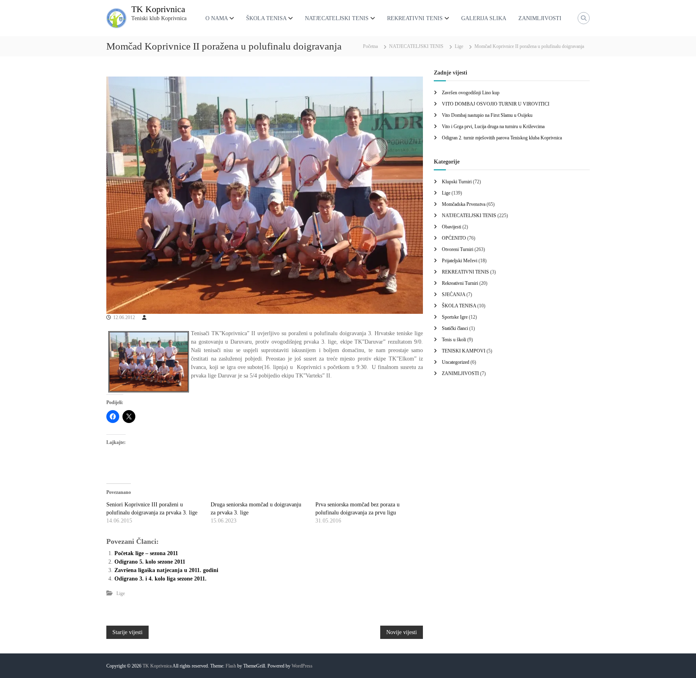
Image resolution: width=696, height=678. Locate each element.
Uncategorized (455, 362)
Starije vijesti (127, 632)
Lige (459, 46)
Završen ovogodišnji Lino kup (470, 92)
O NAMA (216, 18)
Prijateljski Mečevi (459, 260)
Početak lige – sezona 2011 (146, 553)
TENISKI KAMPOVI (463, 351)
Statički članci (455, 328)
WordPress (302, 666)
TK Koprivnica (158, 9)
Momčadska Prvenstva (463, 204)
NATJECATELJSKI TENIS (337, 18)
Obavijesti (451, 227)
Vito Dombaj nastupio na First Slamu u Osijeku (487, 115)
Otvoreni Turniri (457, 249)
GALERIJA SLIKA (483, 18)
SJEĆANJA (453, 294)
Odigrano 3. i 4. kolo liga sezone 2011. (160, 579)
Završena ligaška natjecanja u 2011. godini (166, 570)
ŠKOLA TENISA (266, 18)
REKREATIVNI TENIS (415, 18)
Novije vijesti (401, 632)
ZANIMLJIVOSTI (539, 18)
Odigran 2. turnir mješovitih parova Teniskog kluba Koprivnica (502, 138)
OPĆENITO (454, 238)
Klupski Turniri (457, 182)
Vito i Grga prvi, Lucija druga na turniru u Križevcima (493, 126)
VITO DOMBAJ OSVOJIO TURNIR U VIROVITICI (495, 104)
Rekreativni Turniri (460, 283)
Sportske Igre (455, 317)
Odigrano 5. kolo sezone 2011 (149, 562)
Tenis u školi (454, 339)
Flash (231, 666)
